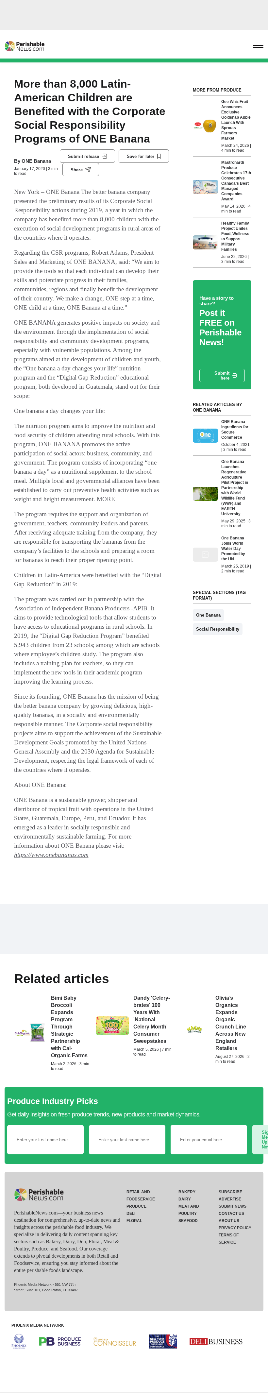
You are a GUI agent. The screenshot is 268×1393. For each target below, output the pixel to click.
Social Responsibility (217, 629)
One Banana (208, 615)
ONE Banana (36, 161)
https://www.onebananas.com (51, 854)
